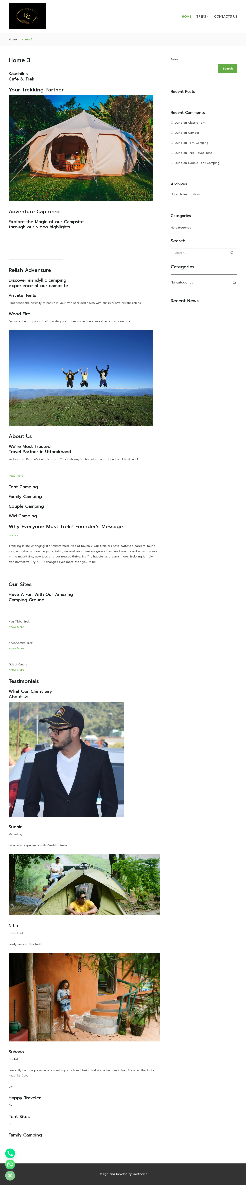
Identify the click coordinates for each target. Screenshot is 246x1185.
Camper (193, 133)
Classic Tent (196, 123)
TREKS (201, 16)
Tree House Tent (200, 153)
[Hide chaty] (10, 1176)
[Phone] (10, 1153)
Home (13, 39)
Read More (16, 476)
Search (175, 59)
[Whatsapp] (10, 1164)
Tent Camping (198, 143)
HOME (186, 16)
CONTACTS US (225, 16)
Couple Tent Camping (204, 163)
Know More (16, 627)
